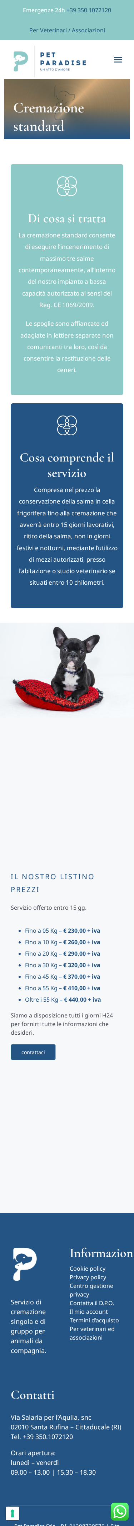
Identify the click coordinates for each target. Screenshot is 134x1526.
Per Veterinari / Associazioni (67, 30)
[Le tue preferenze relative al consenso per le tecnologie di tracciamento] (12, 1513)
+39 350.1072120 (88, 10)
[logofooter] (25, 1248)
